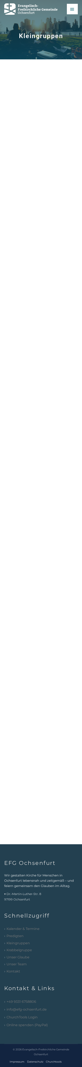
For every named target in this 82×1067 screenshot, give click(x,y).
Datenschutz (35, 1061)
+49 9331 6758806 (21, 1002)
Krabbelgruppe (19, 950)
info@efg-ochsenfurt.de (27, 1009)
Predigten (15, 936)
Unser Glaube (18, 957)
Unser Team (17, 964)
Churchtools (54, 1061)
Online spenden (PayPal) (27, 1025)
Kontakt (13, 971)
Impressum (17, 1061)
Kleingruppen (18, 943)
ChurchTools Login (22, 1017)
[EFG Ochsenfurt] (33, 9)
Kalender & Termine (23, 929)
